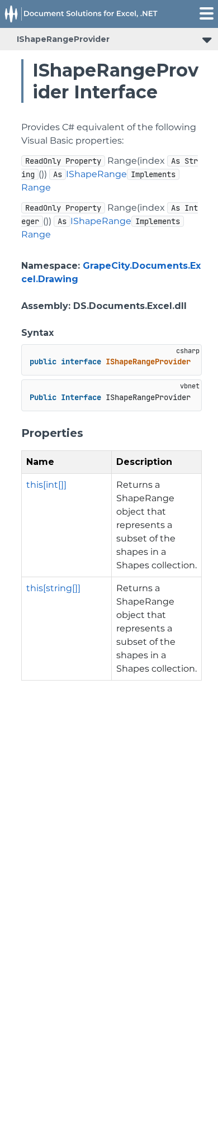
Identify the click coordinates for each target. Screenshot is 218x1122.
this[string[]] (53, 588)
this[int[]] (46, 484)
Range (36, 187)
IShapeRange (96, 174)
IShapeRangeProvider (63, 39)
